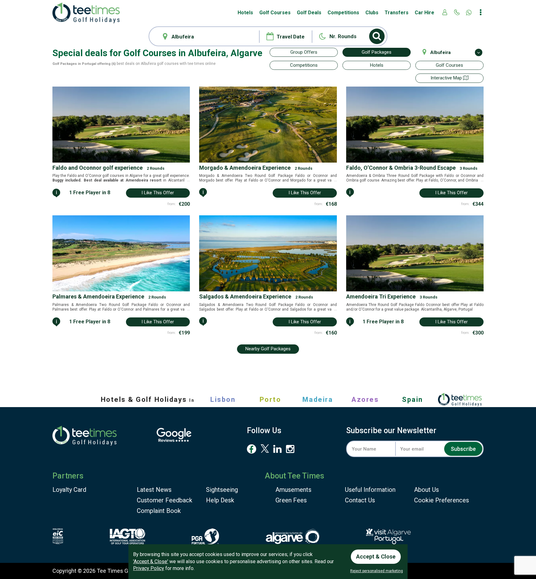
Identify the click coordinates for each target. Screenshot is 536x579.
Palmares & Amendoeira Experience (109, 296)
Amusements (293, 489)
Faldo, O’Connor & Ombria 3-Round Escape (411, 167)
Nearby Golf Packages (268, 349)
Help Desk (220, 500)
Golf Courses (275, 13)
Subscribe (463, 449)
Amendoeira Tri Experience (391, 296)
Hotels (245, 13)
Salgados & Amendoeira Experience (256, 296)
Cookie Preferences (441, 500)
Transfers (397, 13)
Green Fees (291, 500)
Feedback (164, 500)
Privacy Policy (148, 568)
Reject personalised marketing (376, 571)
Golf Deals (309, 13)
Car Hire (424, 13)
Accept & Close (375, 556)
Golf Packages (376, 52)
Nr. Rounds (342, 36)
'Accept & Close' (150, 561)
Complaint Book (159, 510)
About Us (426, 489)
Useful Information (370, 489)
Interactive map (447, 78)
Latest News (154, 489)
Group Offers (303, 52)
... (188, 180)
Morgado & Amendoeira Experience (255, 167)
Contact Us (360, 500)
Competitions (343, 13)
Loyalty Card (69, 489)
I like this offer (157, 192)
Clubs (371, 13)
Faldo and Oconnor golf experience (108, 167)
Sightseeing (222, 489)
